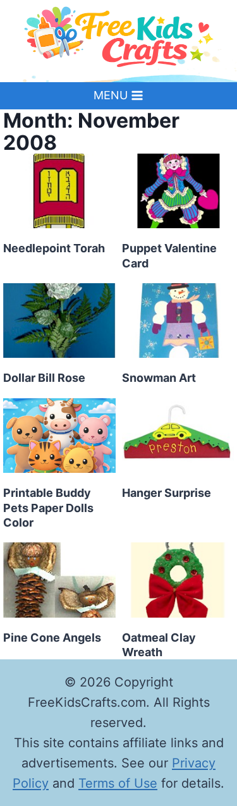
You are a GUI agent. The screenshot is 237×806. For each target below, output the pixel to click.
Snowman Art (159, 377)
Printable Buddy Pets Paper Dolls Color (48, 507)
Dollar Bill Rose (44, 377)
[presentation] (59, 191)
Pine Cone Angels (52, 637)
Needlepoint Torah (54, 248)
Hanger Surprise (166, 492)
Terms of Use (117, 783)
